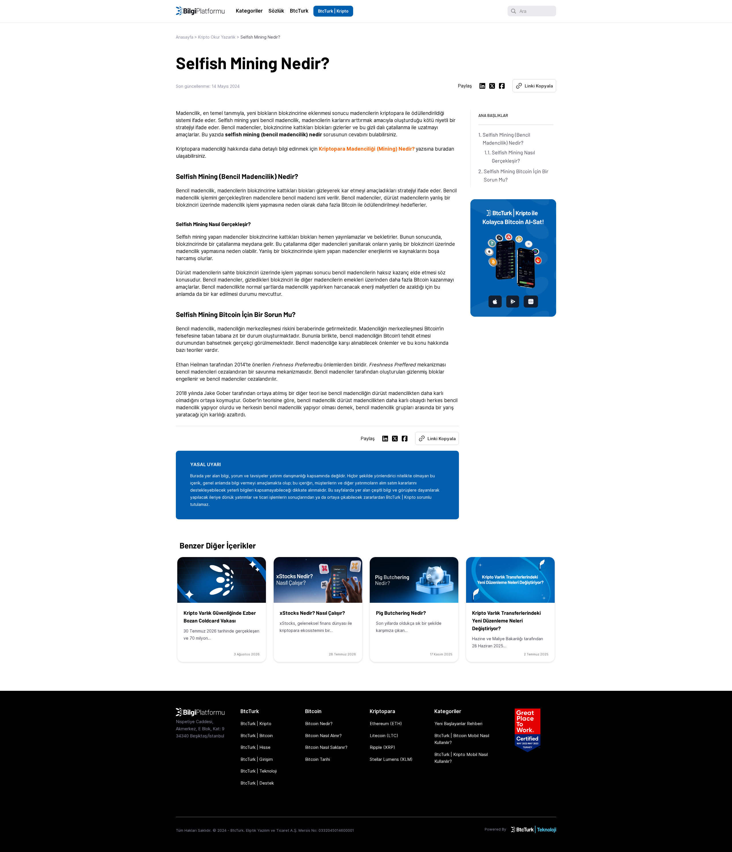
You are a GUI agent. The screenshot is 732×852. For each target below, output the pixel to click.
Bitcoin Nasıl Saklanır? (326, 747)
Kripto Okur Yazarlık (217, 37)
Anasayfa (184, 37)
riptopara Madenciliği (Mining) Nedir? (368, 149)
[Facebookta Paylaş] (502, 87)
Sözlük (276, 11)
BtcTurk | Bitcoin (256, 735)
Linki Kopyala (539, 86)
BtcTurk (299, 11)
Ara (523, 11)
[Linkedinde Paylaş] (482, 87)
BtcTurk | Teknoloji (258, 771)
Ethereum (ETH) (386, 723)
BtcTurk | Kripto (333, 11)
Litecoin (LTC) (384, 735)
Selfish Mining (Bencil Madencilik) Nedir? (506, 138)
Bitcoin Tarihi (317, 759)
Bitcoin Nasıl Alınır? (323, 735)
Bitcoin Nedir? (319, 723)
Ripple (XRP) (382, 747)
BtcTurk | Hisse (255, 747)
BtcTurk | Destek (257, 783)
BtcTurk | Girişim (256, 759)
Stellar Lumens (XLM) (391, 759)
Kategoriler (249, 11)
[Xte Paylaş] (492, 87)
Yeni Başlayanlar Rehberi (458, 723)
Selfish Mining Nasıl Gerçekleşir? (513, 156)
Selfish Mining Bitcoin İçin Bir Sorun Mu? (516, 175)
